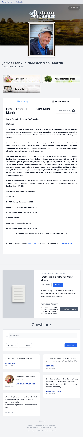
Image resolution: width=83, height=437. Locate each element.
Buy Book (58, 285)
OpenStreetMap (44, 431)
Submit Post (70, 345)
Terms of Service (47, 427)
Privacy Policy (35, 427)
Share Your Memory (69, 309)
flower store (67, 243)
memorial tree (33, 243)
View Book (46, 285)
